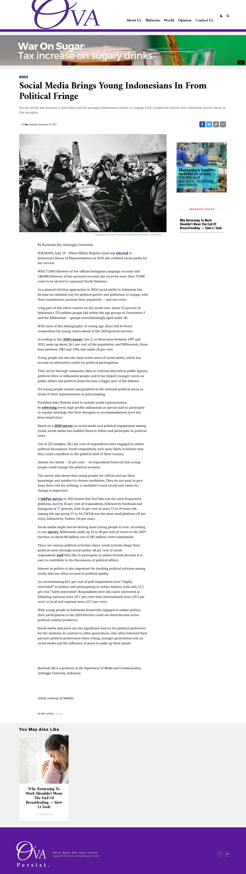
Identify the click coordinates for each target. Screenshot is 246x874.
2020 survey (63, 426)
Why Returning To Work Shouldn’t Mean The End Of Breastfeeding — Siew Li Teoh (201, 224)
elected (122, 253)
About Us (133, 20)
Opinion (184, 20)
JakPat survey (52, 499)
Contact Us (204, 20)
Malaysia (152, 20)
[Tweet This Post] (209, 124)
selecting (49, 407)
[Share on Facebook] (202, 124)
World (169, 20)
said (60, 555)
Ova (26, 124)
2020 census (72, 339)
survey (52, 532)
